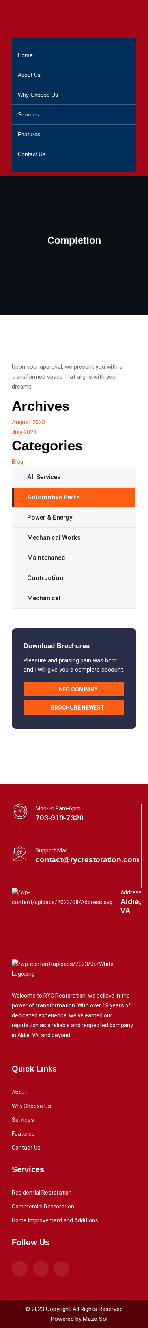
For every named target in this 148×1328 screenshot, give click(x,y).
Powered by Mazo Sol (79, 1318)
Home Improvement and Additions (55, 1220)
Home (25, 55)
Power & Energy (50, 517)
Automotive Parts (53, 497)
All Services (44, 477)
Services (28, 114)
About (19, 1092)
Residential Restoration (42, 1193)
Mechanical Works (54, 537)
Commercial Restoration (43, 1206)
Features (29, 134)
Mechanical (43, 598)
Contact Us (31, 154)
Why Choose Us (38, 94)
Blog (17, 461)
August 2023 (28, 422)
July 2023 (24, 432)
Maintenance (46, 558)
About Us (29, 75)
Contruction (45, 578)
